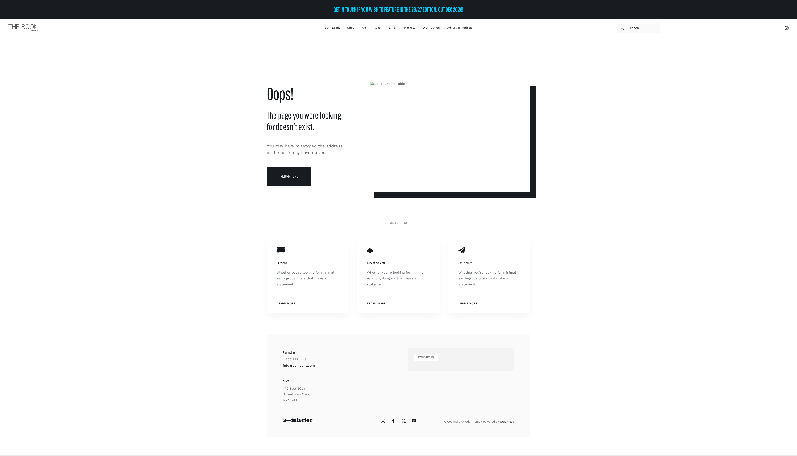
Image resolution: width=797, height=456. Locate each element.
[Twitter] (404, 421)
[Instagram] (383, 421)
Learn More (286, 303)
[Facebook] (393, 421)
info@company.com (299, 365)
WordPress (507, 421)
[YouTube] (414, 421)
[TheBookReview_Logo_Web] (23, 26)
